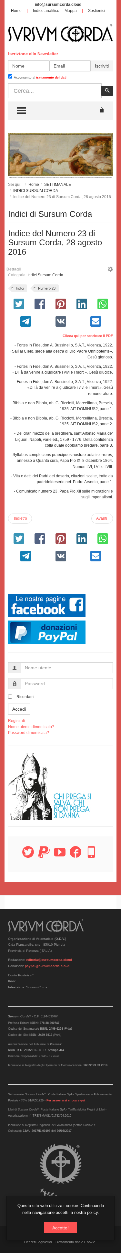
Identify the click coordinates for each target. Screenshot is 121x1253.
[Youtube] (60, 856)
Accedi (19, 709)
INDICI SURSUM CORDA (35, 190)
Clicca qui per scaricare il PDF (88, 336)
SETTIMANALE (57, 184)
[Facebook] (75, 856)
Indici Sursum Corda (45, 275)
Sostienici (96, 10)
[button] (110, 270)
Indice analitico (46, 10)
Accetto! (60, 1227)
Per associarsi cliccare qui (65, 1100)
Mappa (71, 10)
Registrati (16, 720)
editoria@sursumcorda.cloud (49, 959)
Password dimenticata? (28, 732)
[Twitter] (28, 856)
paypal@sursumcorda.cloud (47, 966)
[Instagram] (91, 856)
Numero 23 (46, 288)
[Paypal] (44, 856)
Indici (20, 288)
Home (16, 10)
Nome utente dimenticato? (31, 727)
